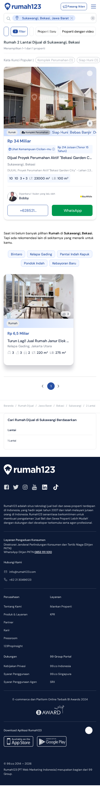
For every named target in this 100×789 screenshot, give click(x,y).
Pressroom (10, 638)
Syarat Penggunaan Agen (20, 682)
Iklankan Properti (61, 606)
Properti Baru (47, 31)
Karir (7, 630)
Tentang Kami (13, 606)
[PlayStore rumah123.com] (52, 741)
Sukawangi (75, 405)
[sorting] (32, 31)
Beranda (8, 405)
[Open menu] (93, 6)
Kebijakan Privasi (15, 666)
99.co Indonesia (60, 666)
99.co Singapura (60, 674)
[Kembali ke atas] (89, 730)
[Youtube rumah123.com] (34, 487)
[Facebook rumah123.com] (6, 487)
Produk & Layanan (15, 614)
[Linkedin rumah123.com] (44, 487)
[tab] (50, 430)
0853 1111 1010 (43, 552)
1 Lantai (12, 440)
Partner (8, 622)
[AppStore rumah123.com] (18, 741)
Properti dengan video (78, 31)
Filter (20, 31)
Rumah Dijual (26, 405)
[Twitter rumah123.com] (16, 487)
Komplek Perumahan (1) (55, 60)
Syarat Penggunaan (16, 674)
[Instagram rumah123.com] (25, 487)
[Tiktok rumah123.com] (56, 487)
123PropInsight (13, 646)
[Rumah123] (23, 6)
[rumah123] (50, 470)
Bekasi (60, 405)
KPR (52, 614)
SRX (52, 682)
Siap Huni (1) (88, 60)
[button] (47, 18)
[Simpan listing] (90, 73)
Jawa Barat (45, 405)
